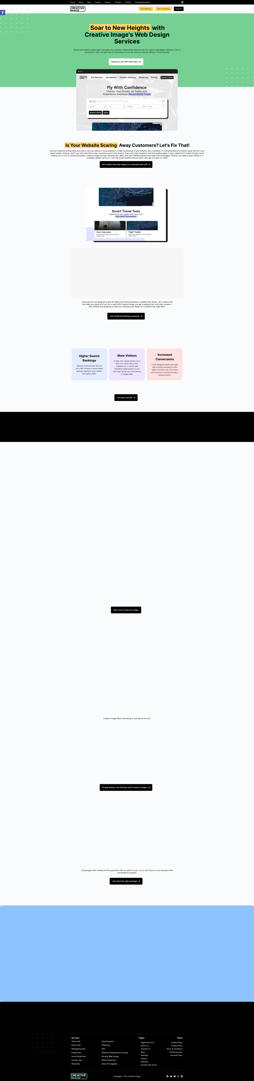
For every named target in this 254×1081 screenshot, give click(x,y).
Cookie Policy (177, 1043)
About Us (145, 1046)
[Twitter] (171, 1076)
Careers (108, 2)
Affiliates (144, 1062)
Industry (128, 2)
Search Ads (76, 1045)
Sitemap (144, 1055)
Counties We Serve (149, 1065)
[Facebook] (167, 1076)
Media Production (109, 1060)
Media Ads (75, 1064)
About (81, 2)
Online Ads (75, 1041)
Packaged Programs (142, 2)
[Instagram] (178, 1076)
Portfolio (118, 2)
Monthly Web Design (110, 1056)
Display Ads (76, 1053)
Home (72, 2)
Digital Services (147, 1043)
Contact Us (145, 1049)
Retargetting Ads (78, 1049)
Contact (98, 2)
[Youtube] (174, 1076)
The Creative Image (132, 1076)
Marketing (106, 1045)
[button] (2, 12)
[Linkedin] (182, 1076)
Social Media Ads (78, 1056)
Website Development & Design (115, 1053)
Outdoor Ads (76, 1060)
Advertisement (108, 1041)
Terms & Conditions (174, 1049)
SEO (103, 1049)
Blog (89, 2)
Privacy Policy (177, 1046)
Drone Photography (110, 1064)
